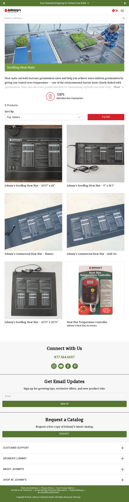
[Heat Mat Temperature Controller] (95, 290)
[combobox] (64, 18)
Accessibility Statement (48, 492)
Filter (106, 117)
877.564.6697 (64, 357)
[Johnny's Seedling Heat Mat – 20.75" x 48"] (33, 153)
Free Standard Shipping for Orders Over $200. (63, 3)
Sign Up (64, 404)
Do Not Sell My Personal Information (51, 490)
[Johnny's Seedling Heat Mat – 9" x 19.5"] (95, 153)
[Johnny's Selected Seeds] (13, 11)
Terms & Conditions (30, 488)
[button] (4, 3)
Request (64, 433)
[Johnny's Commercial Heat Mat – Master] (33, 222)
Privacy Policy (47, 488)
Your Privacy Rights (65, 488)
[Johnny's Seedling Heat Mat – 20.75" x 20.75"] (33, 290)
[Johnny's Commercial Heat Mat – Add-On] (95, 222)
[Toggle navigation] (121, 10)
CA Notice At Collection (21, 490)
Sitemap (76, 497)
